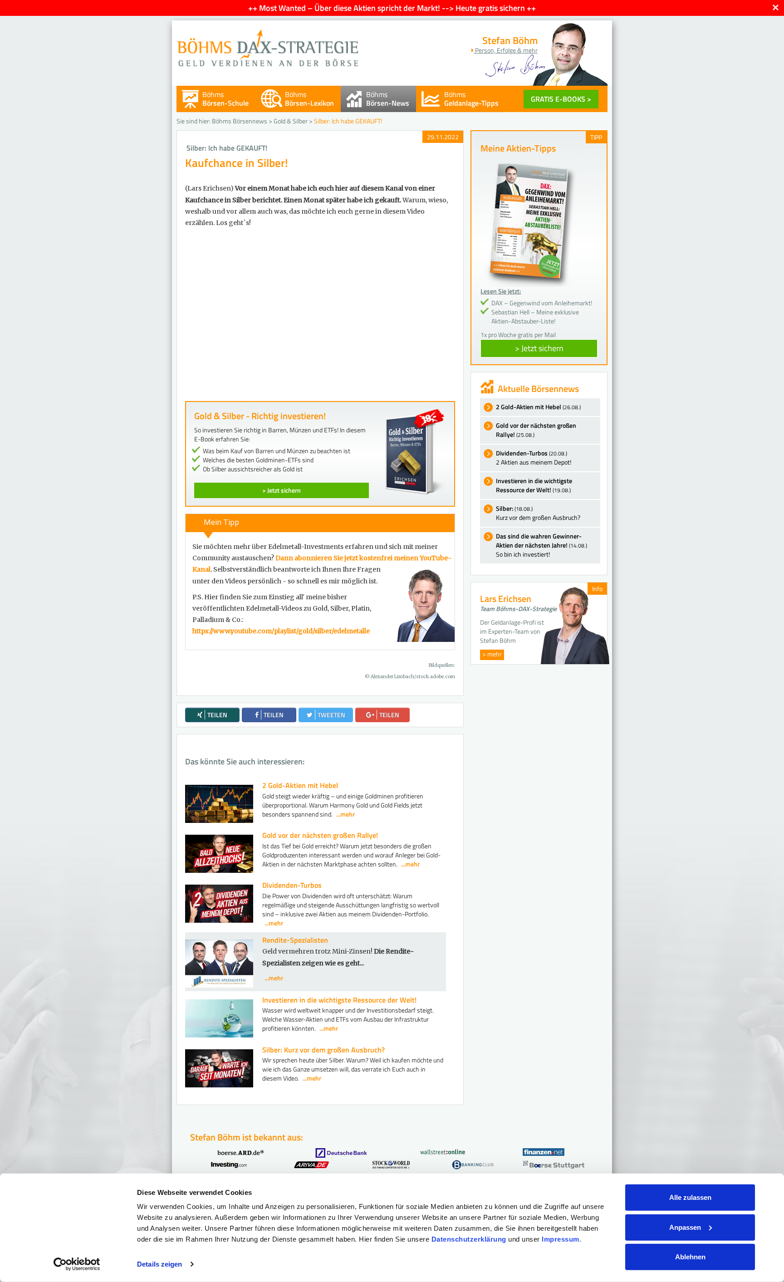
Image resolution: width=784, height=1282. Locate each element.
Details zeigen (159, 1264)
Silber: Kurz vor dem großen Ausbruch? (323, 1049)
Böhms (225, 98)
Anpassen (685, 1227)
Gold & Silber (291, 121)
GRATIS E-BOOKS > (561, 98)
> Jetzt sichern (281, 490)
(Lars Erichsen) (209, 188)
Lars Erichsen (505, 599)
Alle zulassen (690, 1197)
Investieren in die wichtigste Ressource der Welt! (339, 999)
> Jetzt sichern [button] (539, 348)
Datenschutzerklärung (468, 1239)
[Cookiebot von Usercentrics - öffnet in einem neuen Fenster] (77, 1264)
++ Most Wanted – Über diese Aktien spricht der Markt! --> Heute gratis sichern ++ (392, 8)
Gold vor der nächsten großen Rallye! (320, 835)
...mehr (345, 814)
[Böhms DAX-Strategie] (267, 43)
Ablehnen (690, 1257)
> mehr (492, 654)
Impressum (560, 1239)
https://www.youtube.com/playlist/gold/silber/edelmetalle (281, 631)
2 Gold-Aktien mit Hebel (300, 785)
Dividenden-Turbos (292, 885)
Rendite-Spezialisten (295, 940)
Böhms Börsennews (239, 121)
